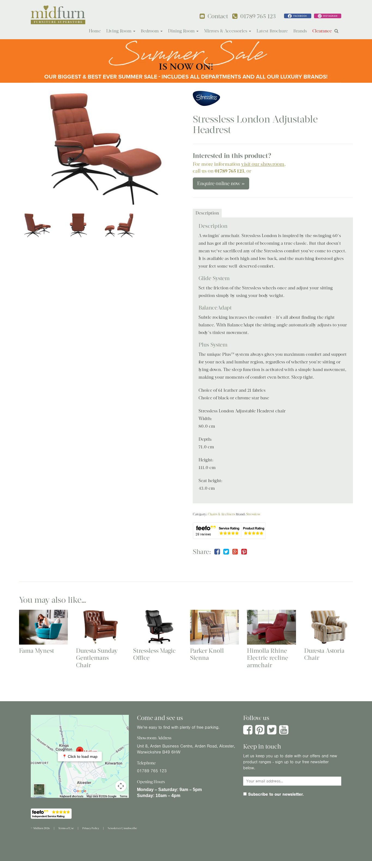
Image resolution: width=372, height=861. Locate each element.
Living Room (119, 30)
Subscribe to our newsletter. (275, 794)
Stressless (253, 514)
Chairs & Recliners (221, 514)
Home (95, 30)
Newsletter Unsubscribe (122, 828)
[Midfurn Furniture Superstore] (58, 14)
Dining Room (182, 30)
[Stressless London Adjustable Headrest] (99, 148)
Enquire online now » (221, 183)
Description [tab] (207, 213)
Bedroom (150, 30)
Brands (300, 30)
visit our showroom (262, 164)
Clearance (322, 30)
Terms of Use (66, 828)
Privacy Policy (90, 828)
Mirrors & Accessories (226, 30)
